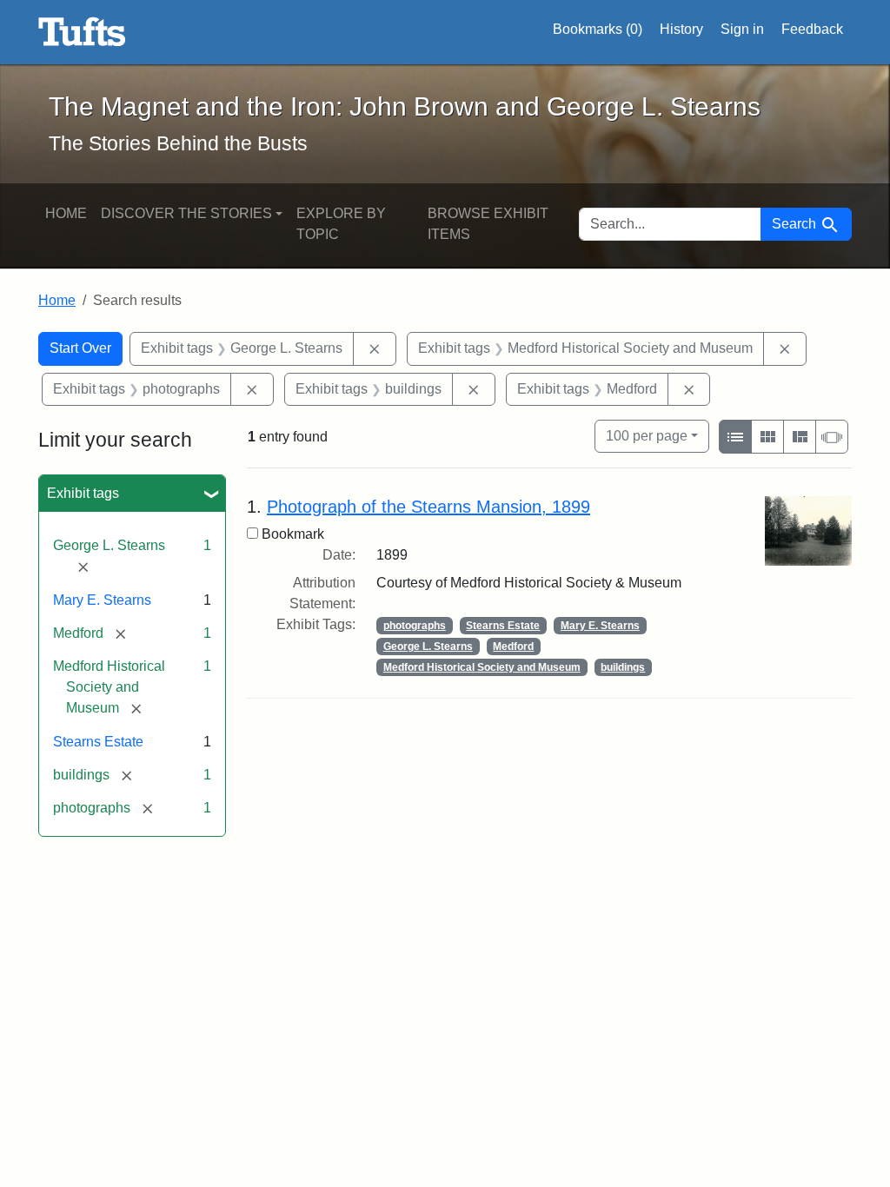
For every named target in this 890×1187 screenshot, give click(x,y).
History (681, 29)
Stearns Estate (98, 741)
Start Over (80, 348)
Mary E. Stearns (102, 600)
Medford (513, 646)
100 (646, 435)
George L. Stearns (428, 646)
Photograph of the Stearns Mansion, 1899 (428, 506)
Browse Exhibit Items (488, 224)
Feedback (812, 29)
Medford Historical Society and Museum (482, 667)
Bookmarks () (597, 29)
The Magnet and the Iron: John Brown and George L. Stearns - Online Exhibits (82, 32)
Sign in (742, 29)
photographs (414, 626)
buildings (623, 667)
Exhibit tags (83, 493)
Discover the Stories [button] (186, 213)
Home (66, 213)
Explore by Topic (341, 224)
